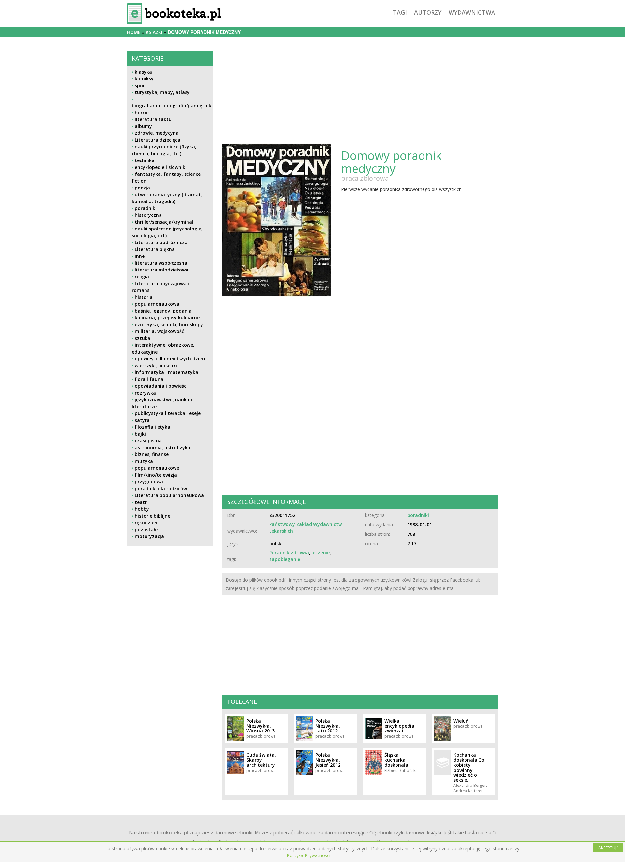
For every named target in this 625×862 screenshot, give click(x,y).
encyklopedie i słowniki (161, 167)
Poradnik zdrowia (289, 552)
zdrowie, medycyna (157, 133)
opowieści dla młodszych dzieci (170, 358)
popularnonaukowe (157, 468)
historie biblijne (152, 516)
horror (142, 112)
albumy (143, 126)
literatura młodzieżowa (161, 270)
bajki (140, 434)
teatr (141, 502)
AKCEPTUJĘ (608, 848)
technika (145, 160)
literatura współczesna (161, 263)
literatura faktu (153, 119)
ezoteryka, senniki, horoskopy (169, 324)
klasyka (143, 72)
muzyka (144, 461)
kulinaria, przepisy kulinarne (167, 317)
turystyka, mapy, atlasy (162, 92)
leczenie (321, 552)
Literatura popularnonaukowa (169, 495)
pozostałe (146, 529)
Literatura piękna (155, 249)
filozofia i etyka (152, 427)
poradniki (146, 208)
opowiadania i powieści (161, 386)
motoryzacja (149, 536)
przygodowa (149, 482)
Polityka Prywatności (308, 855)
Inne (140, 256)
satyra (142, 420)
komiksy (144, 79)
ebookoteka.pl (171, 832)
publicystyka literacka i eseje (168, 413)
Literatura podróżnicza (161, 242)
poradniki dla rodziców (161, 488)
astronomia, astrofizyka (162, 447)
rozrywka (145, 393)
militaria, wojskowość (159, 331)
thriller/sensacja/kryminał (164, 222)
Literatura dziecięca (157, 140)
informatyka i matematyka (166, 372)
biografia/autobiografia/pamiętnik (171, 106)
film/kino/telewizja (156, 475)
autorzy (427, 12)
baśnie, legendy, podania (163, 311)
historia (144, 297)
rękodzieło (147, 523)
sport (141, 85)
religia (142, 276)
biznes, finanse (152, 454)
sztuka (142, 338)
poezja (142, 188)
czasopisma (148, 441)
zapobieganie (284, 559)
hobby (142, 509)
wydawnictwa (472, 12)
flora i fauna (149, 379)
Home (134, 32)
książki (154, 32)
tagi (400, 12)
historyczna (148, 215)
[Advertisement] (170, 596)
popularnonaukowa (157, 304)
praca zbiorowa (365, 178)
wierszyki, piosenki (156, 365)
